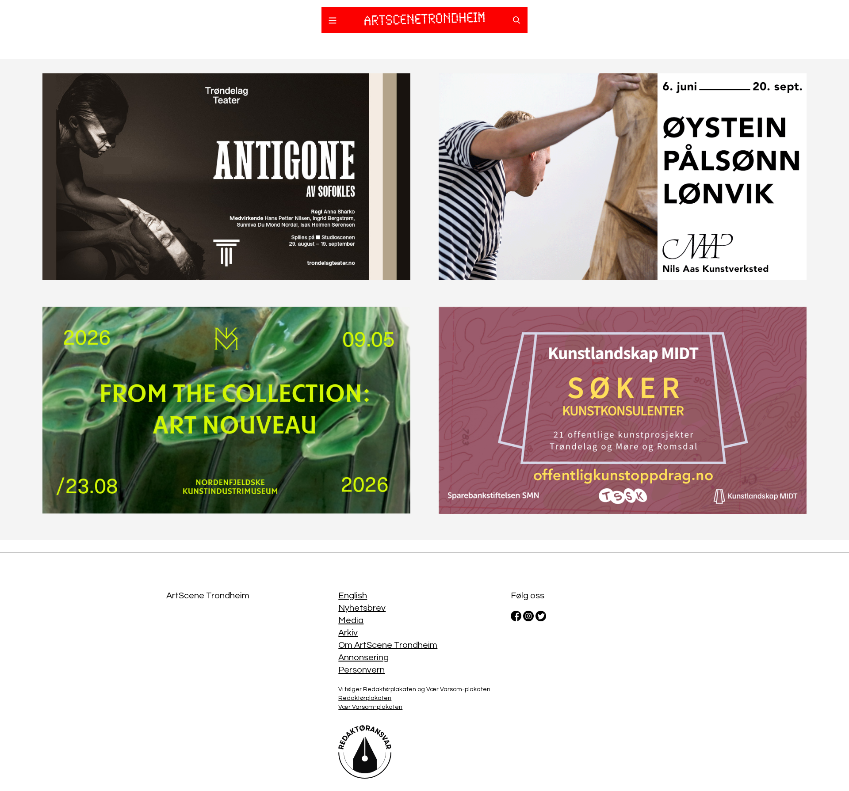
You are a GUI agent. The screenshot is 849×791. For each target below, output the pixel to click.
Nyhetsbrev (362, 608)
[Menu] (332, 21)
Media (350, 620)
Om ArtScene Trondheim (387, 645)
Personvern (361, 670)
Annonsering (363, 657)
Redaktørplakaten (364, 698)
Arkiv (348, 632)
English (352, 595)
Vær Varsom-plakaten (370, 707)
